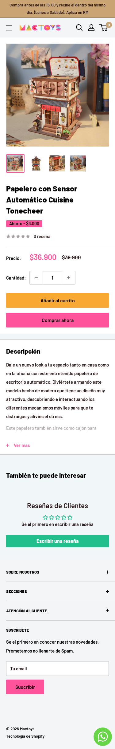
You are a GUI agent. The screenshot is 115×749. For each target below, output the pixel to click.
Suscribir (25, 687)
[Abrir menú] (9, 27)
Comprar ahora (58, 320)
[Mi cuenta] (91, 27)
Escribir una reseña (57, 541)
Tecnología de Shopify (25, 736)
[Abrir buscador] (79, 27)
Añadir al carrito (57, 300)
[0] (104, 27)
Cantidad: (16, 277)
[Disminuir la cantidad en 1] (36, 277)
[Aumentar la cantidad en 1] (68, 277)
